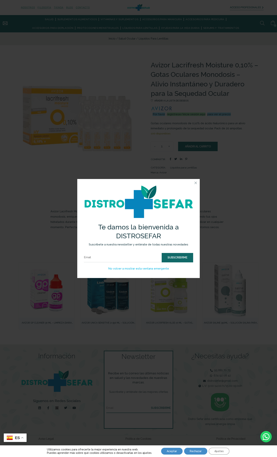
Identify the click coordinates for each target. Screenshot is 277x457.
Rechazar (196, 451)
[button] (266, 436)
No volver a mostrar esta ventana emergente (138, 268)
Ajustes (219, 451)
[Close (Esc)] (195, 183)
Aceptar (172, 451)
